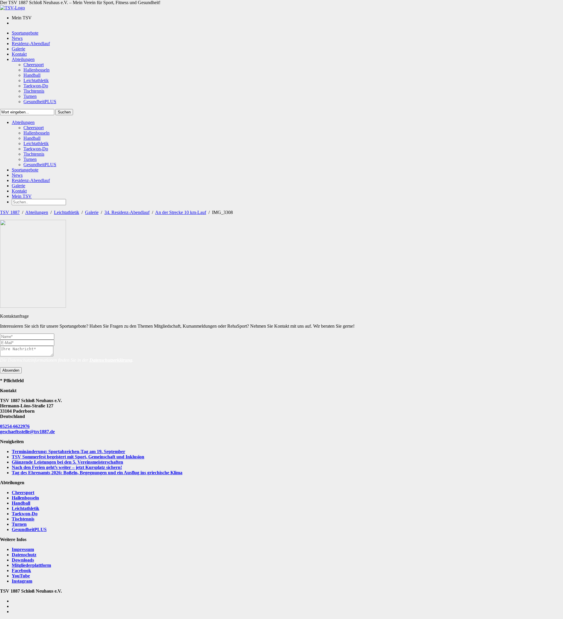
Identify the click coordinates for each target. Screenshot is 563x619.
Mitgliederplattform (31, 565)
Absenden (10, 370)
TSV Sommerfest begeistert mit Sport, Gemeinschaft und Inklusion (78, 456)
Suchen (64, 112)
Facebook (21, 570)
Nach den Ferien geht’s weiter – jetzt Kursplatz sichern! (67, 467)
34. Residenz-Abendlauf (127, 212)
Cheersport (23, 492)
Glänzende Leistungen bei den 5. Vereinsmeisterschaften (67, 462)
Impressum (23, 549)
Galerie (92, 212)
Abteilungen (36, 212)
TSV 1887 (10, 212)
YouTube (21, 575)
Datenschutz (24, 554)
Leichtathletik (66, 212)
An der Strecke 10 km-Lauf (180, 212)
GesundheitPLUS (29, 529)
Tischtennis (23, 518)
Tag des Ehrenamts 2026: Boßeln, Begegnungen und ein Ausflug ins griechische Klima (97, 472)
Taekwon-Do (25, 513)
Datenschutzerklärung (110, 360)
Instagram (22, 581)
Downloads (23, 559)
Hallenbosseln (25, 497)
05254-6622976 (15, 426)
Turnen (19, 524)
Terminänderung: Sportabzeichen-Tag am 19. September (68, 451)
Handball (21, 503)
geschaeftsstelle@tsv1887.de (27, 431)
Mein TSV (22, 196)
